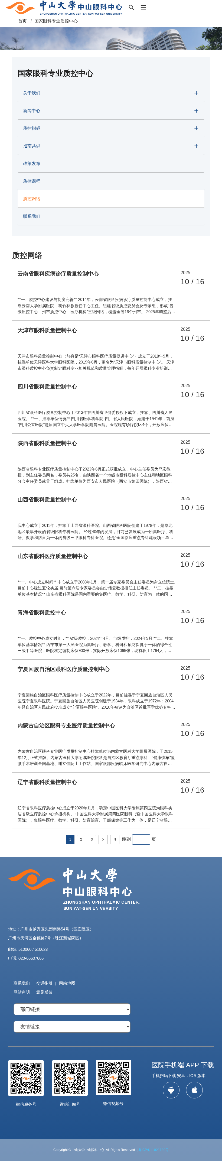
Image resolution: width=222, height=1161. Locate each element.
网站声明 (22, 992)
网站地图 (67, 983)
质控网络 (31, 198)
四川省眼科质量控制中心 (47, 387)
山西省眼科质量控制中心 (47, 499)
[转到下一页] (103, 839)
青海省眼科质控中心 (42, 612)
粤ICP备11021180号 (153, 1150)
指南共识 (31, 146)
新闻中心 (31, 110)
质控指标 (31, 128)
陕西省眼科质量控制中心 (47, 443)
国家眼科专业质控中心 (56, 21)
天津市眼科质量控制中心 (47, 330)
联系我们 (31, 216)
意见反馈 (44, 992)
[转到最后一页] (114, 839)
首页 (22, 21)
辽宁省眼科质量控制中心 (47, 782)
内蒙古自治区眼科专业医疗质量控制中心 (66, 725)
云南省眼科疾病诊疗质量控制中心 (58, 274)
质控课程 (31, 181)
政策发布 (31, 163)
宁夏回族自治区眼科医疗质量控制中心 (64, 669)
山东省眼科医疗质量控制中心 (53, 556)
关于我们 (31, 93)
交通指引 (44, 983)
